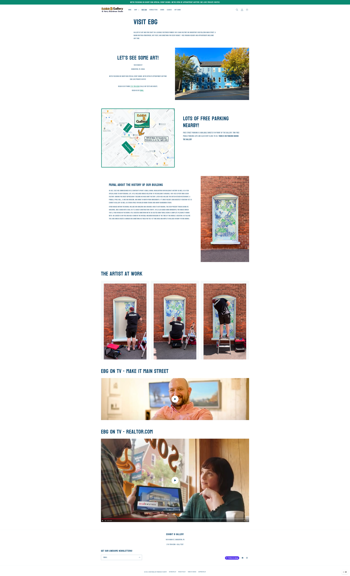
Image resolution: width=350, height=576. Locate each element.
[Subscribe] (139, 557)
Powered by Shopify (162, 572)
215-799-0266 (135, 86)
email (142, 90)
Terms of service (192, 572)
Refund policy (172, 572)
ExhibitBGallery (152, 572)
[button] (136, 9)
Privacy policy (182, 572)
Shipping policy (202, 572)
